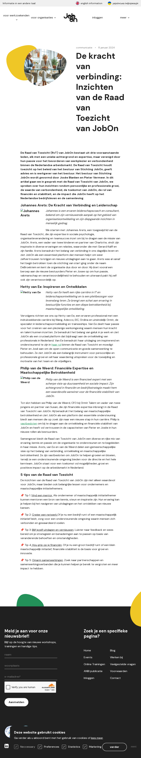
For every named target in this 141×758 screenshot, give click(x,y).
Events (88, 657)
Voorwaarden (118, 671)
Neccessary (27, 747)
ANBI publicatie (93, 671)
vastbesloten (28, 423)
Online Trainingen (94, 664)
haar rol (56, 344)
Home (87, 650)
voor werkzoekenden (16, 15)
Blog (112, 650)
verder (114, 747)
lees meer (97, 738)
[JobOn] (70, 18)
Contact (115, 678)
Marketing (95, 747)
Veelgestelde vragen (123, 664)
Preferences (51, 747)
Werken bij (116, 657)
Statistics (74, 747)
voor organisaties (42, 17)
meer (123, 17)
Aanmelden (16, 702)
